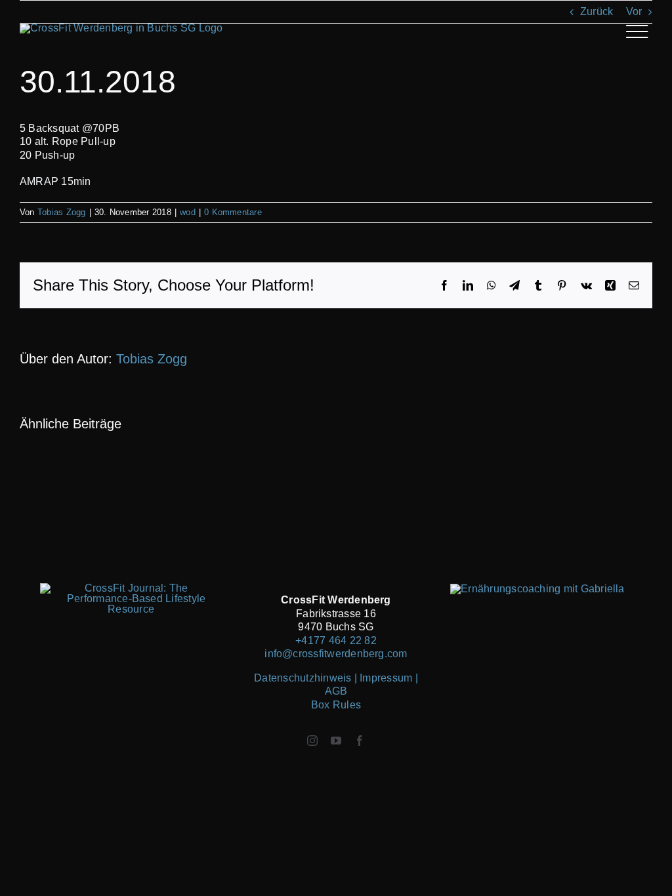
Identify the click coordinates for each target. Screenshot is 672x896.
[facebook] (359, 740)
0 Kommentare (233, 212)
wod (188, 212)
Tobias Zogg (61, 212)
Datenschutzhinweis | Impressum (334, 677)
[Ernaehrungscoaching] (537, 588)
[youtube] (336, 740)
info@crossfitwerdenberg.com (335, 653)
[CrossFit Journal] (130, 588)
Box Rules (336, 704)
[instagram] (312, 740)
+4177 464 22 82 (336, 640)
